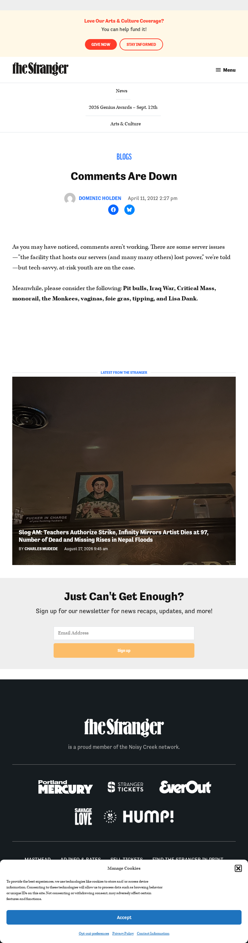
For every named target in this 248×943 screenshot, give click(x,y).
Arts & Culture (125, 124)
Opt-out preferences (94, 933)
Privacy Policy (123, 933)
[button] (238, 868)
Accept (124, 917)
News (121, 91)
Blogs (124, 157)
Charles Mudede (41, 548)
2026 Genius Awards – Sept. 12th (123, 107)
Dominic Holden (100, 198)
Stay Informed (141, 44)
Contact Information (153, 933)
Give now (100, 44)
